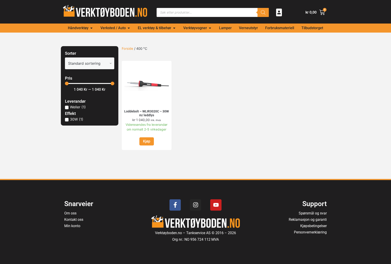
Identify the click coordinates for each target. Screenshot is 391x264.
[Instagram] (195, 205)
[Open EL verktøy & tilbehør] (174, 28)
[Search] (263, 12)
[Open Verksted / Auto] (129, 28)
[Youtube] (216, 205)
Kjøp (146, 141)
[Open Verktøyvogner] (210, 28)
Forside (127, 49)
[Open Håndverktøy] (91, 28)
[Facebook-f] (175, 205)
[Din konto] (279, 12)
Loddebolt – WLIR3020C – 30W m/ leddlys (146, 113)
